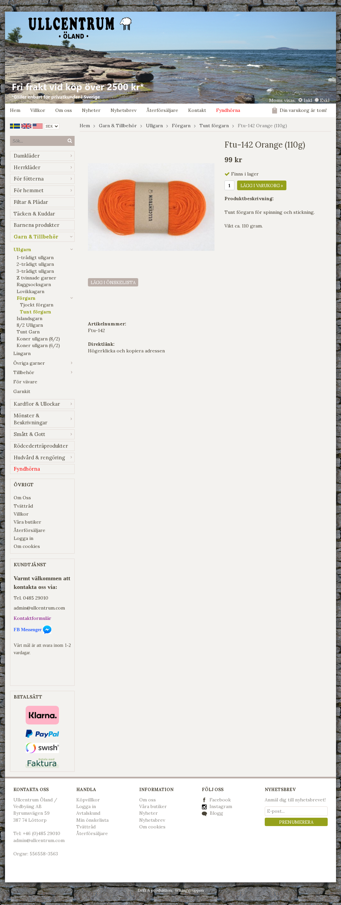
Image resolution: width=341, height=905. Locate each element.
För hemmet (29, 190)
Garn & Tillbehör (36, 236)
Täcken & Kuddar (34, 214)
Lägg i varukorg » (261, 186)
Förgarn (26, 298)
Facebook (220, 800)
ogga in (87, 806)
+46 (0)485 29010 (41, 833)
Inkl (308, 100)
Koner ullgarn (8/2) (38, 339)
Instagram (220, 806)
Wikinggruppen (189, 890)
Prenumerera (296, 822)
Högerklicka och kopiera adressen (126, 351)
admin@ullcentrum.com (39, 608)
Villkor (37, 110)
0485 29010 (35, 598)
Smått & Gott (29, 434)
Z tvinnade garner (36, 278)
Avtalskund (88, 813)
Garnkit (21, 391)
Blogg (215, 813)
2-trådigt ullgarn (35, 264)
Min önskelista (92, 820)
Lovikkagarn (30, 291)
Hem (15, 110)
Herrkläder (27, 167)
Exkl (324, 100)
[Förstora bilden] (151, 207)
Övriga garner (29, 363)
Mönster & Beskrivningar (30, 419)
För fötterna (29, 179)
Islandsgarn (29, 318)
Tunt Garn (28, 332)
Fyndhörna (228, 110)
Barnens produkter (36, 225)
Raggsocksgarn (34, 284)
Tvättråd (23, 506)
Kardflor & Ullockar (37, 404)
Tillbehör (23, 372)
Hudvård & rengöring (39, 457)
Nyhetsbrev (124, 110)
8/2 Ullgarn (30, 325)
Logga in (23, 538)
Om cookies (27, 546)
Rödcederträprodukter (41, 446)
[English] (26, 126)
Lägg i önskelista (113, 282)
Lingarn (22, 353)
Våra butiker (27, 522)
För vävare (25, 382)
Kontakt (197, 110)
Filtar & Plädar (31, 202)
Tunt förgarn (35, 312)
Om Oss (22, 498)
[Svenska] (15, 126)
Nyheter (91, 110)
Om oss (63, 110)
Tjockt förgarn (36, 305)
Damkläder (27, 156)
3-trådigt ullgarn (35, 271)
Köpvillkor (88, 800)
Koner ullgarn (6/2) (38, 345)
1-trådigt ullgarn (35, 257)
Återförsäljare (162, 110)
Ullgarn (22, 249)
